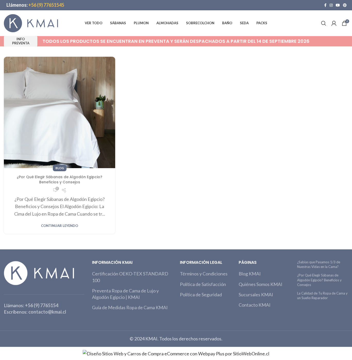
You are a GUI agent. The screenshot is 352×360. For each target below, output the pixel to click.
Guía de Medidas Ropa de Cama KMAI (130, 307)
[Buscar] (324, 23)
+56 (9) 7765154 (41, 305)
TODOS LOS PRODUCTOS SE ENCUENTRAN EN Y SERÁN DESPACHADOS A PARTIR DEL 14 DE (176, 41)
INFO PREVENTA (20, 41)
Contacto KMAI (255, 305)
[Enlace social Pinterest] (344, 5)
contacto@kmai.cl (47, 312)
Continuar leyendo (59, 225)
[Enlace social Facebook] (325, 5)
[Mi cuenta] (334, 23)
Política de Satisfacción (203, 284)
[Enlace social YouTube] (337, 5)
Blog (59, 168)
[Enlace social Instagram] (331, 5)
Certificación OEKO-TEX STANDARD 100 (130, 277)
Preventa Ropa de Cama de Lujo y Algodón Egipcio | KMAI (125, 294)
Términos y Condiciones (204, 273)
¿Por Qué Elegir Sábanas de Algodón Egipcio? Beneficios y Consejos (59, 179)
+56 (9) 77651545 (46, 5)
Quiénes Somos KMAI (260, 284)
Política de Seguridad (201, 294)
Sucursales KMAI (256, 294)
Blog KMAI (250, 273)
